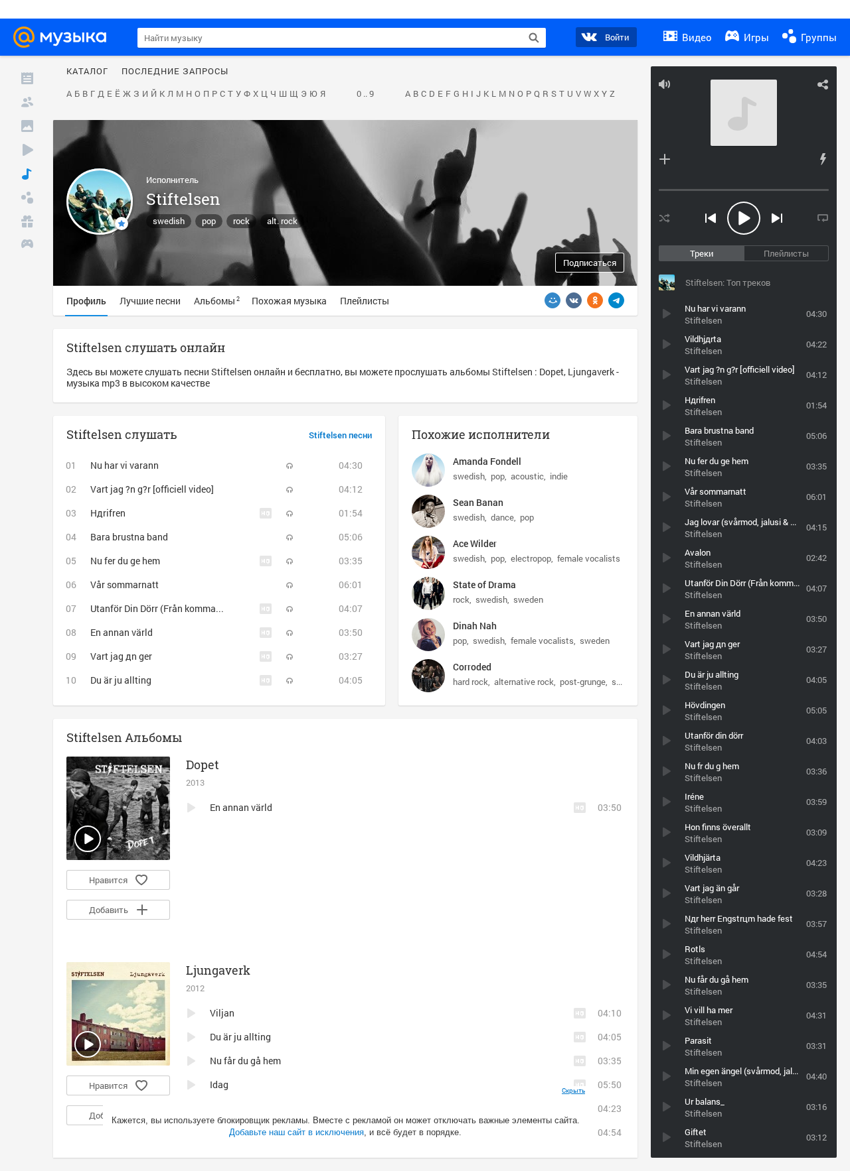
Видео (695, 37)
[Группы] (27, 198)
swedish (169, 221)
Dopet (202, 764)
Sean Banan (478, 502)
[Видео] (27, 150)
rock (241, 221)
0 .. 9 (365, 94)
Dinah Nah (475, 625)
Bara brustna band (129, 536)
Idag (219, 1084)
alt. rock (282, 221)
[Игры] (27, 245)
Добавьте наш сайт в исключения (296, 1132)
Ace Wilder (475, 543)
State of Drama (484, 584)
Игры (755, 37)
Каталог (87, 71)
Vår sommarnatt (124, 584)
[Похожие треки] (823, 159)
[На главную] (63, 37)
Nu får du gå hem (245, 1060)
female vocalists (588, 558)
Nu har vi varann (124, 465)
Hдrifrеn (108, 513)
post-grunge (583, 682)
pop (209, 221)
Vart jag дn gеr (121, 656)
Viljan (222, 1013)
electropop (531, 558)
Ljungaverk (218, 970)
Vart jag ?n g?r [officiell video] (152, 489)
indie (559, 476)
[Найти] (534, 38)
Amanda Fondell (487, 461)
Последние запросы (175, 71)
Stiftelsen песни (340, 435)
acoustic (527, 476)
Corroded (472, 666)
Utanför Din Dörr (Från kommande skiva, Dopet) (188, 608)
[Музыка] (27, 174)
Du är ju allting (120, 680)
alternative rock (524, 682)
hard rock (470, 682)
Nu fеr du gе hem (125, 560)
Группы (817, 37)
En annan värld (121, 632)
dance (502, 517)
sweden (528, 599)
